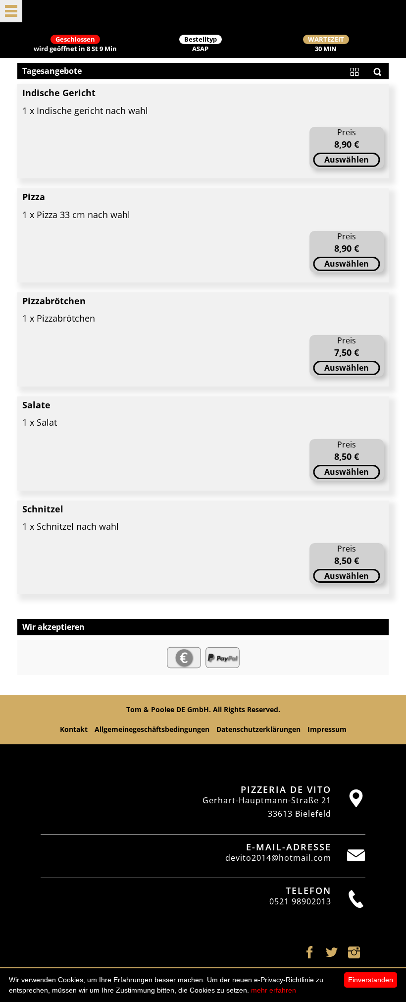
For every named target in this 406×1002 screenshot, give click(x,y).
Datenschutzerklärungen (258, 729)
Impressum (327, 729)
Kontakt (74, 729)
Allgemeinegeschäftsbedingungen (152, 729)
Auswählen (346, 159)
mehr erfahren (273, 990)
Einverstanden (370, 980)
